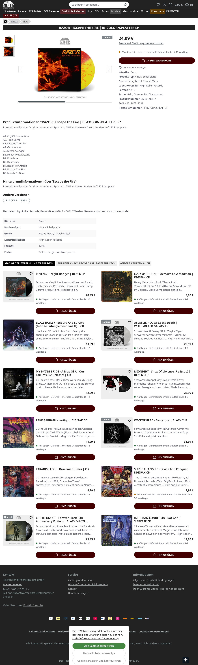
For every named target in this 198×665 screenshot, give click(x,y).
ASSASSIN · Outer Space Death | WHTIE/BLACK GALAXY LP (155, 324)
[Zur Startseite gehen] (8, 4)
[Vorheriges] (20, 69)
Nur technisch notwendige (99, 653)
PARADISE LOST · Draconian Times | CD (62, 469)
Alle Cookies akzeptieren (99, 646)
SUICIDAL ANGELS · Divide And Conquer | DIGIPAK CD (162, 470)
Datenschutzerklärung (146, 584)
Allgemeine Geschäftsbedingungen (153, 580)
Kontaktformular (33, 605)
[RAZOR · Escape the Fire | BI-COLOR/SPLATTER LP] (65, 68)
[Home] (5, 21)
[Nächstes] (109, 69)
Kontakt (72, 588)
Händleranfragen (78, 593)
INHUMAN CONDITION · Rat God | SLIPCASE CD (157, 519)
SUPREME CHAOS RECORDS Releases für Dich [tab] (87, 263)
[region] (58, 69)
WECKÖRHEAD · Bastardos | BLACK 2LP (160, 420)
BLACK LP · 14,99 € (16, 200)
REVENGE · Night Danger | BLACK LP (60, 274)
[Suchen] (125, 5)
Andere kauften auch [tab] (135, 263)
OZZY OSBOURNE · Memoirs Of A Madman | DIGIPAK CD (163, 275)
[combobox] (95, 5)
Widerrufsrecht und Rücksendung (88, 584)
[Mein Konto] (164, 4)
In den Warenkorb (159, 60)
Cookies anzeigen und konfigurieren (99, 660)
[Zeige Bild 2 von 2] (88, 102)
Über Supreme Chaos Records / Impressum (158, 588)
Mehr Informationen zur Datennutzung (95, 638)
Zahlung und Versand (80, 580)
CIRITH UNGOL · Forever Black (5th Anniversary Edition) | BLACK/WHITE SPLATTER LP (61, 519)
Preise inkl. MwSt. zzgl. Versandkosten (141, 43)
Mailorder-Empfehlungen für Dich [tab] (29, 263)
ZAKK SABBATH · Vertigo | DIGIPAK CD (61, 420)
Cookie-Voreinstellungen (154, 631)
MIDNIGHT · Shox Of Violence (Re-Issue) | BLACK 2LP (162, 373)
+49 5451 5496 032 (12, 584)
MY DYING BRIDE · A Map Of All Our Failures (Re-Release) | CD (60, 373)
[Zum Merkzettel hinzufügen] (31, 274)
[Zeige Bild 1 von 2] (41, 102)
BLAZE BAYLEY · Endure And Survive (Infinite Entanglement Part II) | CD (60, 324)
